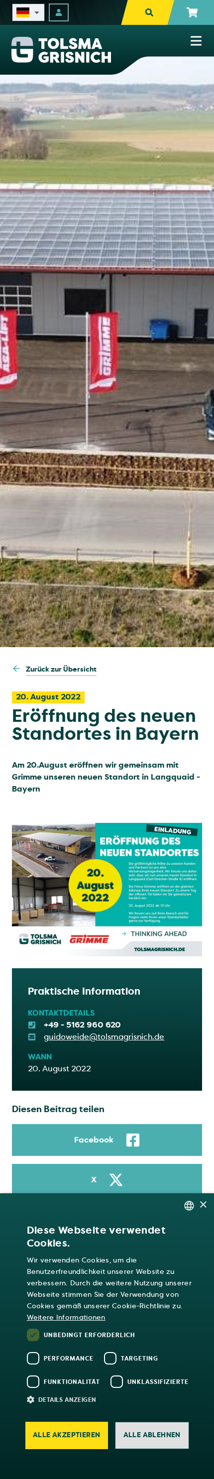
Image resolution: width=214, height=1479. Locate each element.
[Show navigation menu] (196, 41)
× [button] (203, 1205)
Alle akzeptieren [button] (66, 1435)
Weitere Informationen (66, 1317)
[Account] (59, 12)
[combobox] (189, 1206)
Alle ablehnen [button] (152, 1435)
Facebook (93, 1140)
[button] (112, 1399)
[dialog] (107, 1336)
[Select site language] (28, 12)
